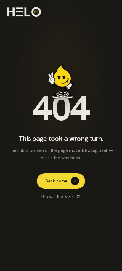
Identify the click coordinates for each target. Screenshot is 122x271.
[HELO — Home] (24, 12)
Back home (56, 181)
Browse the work (57, 196)
